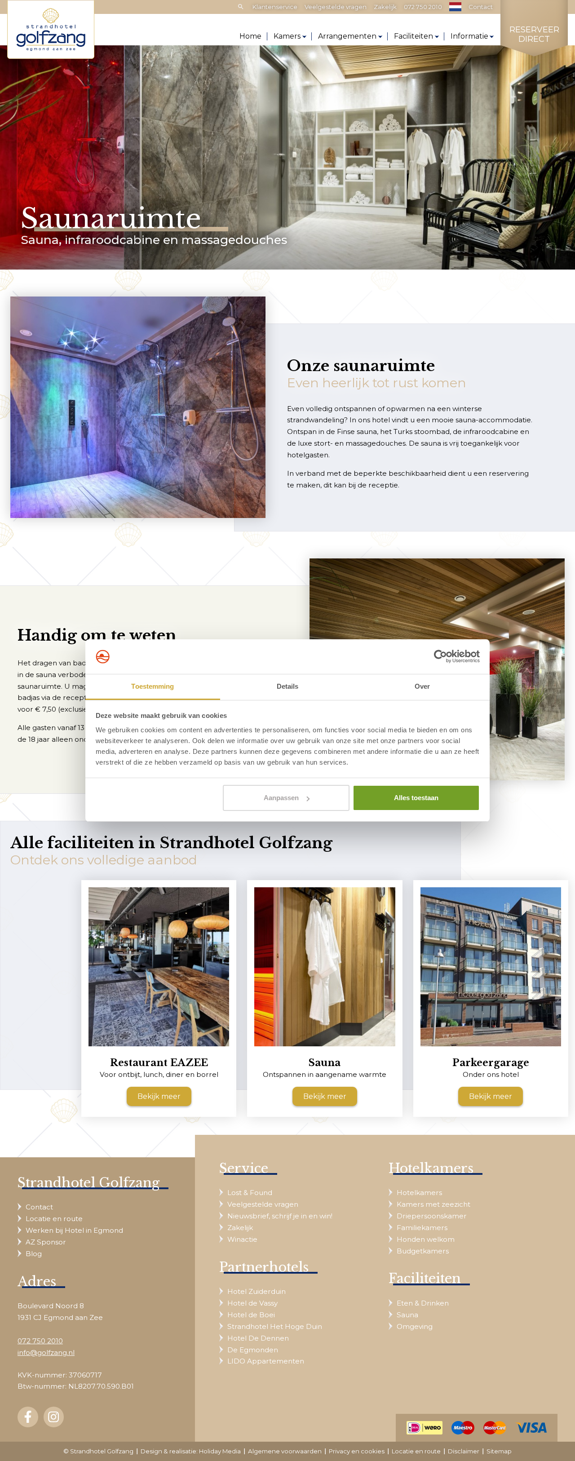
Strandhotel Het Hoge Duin (274, 1326)
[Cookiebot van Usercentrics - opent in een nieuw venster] (440, 657)
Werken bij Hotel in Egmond (74, 1230)
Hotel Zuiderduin (256, 1291)
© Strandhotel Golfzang (98, 1451)
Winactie (242, 1239)
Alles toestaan (416, 797)
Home (250, 36)
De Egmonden (252, 1350)
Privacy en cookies (357, 1451)
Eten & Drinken (423, 1303)
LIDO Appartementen (265, 1361)
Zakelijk (385, 6)
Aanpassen (281, 797)
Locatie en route (54, 1218)
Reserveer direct (534, 34)
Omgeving (415, 1326)
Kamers (287, 36)
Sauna (407, 1314)
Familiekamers (422, 1227)
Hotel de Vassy (252, 1303)
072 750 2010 (423, 6)
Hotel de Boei (251, 1314)
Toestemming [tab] (152, 686)
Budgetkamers (423, 1251)
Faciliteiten (413, 36)
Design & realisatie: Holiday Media (191, 1451)
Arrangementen (347, 36)
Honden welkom (426, 1239)
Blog (34, 1253)
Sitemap (499, 1451)
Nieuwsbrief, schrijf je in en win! (279, 1216)
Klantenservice (274, 6)
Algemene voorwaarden (285, 1451)
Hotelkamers (419, 1192)
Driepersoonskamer (432, 1216)
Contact (481, 6)
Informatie (469, 36)
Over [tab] (422, 686)
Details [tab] (288, 686)
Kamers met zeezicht (433, 1204)
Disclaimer (463, 1451)
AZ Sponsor (46, 1242)
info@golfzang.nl (46, 1352)
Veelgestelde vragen (336, 6)
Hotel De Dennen (258, 1338)
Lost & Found (249, 1192)
